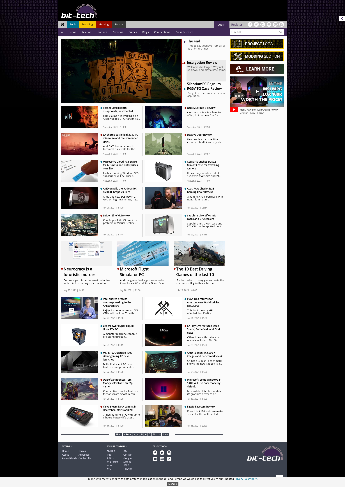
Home (65, 451)
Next (156, 434)
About (65, 454)
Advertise (84, 454)
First (118, 434)
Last (165, 434)
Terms (82, 451)
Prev (128, 434)
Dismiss (172, 484)
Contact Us (85, 458)
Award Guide (69, 458)
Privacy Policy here (246, 479)
